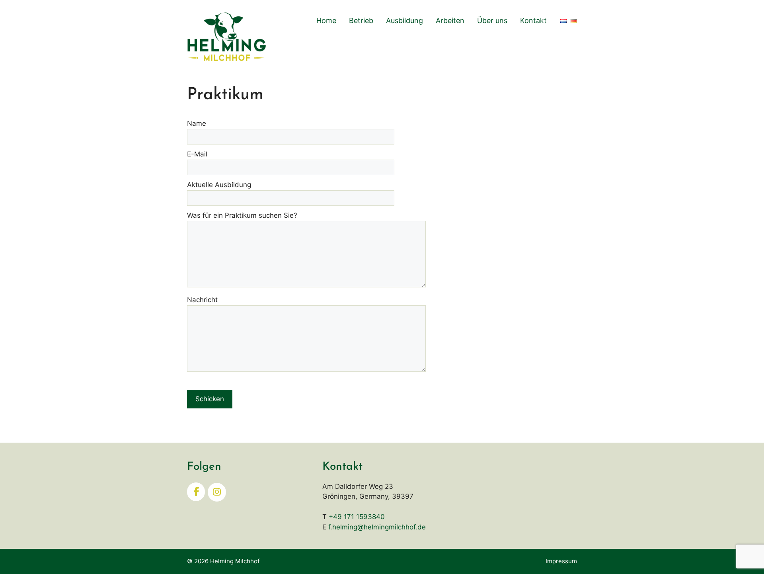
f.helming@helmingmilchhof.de (377, 527)
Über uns (492, 20)
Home (326, 20)
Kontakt (533, 20)
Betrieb (361, 20)
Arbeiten (450, 20)
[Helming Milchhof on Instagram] (217, 492)
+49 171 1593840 (357, 517)
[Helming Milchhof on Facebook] (196, 491)
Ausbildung (404, 20)
